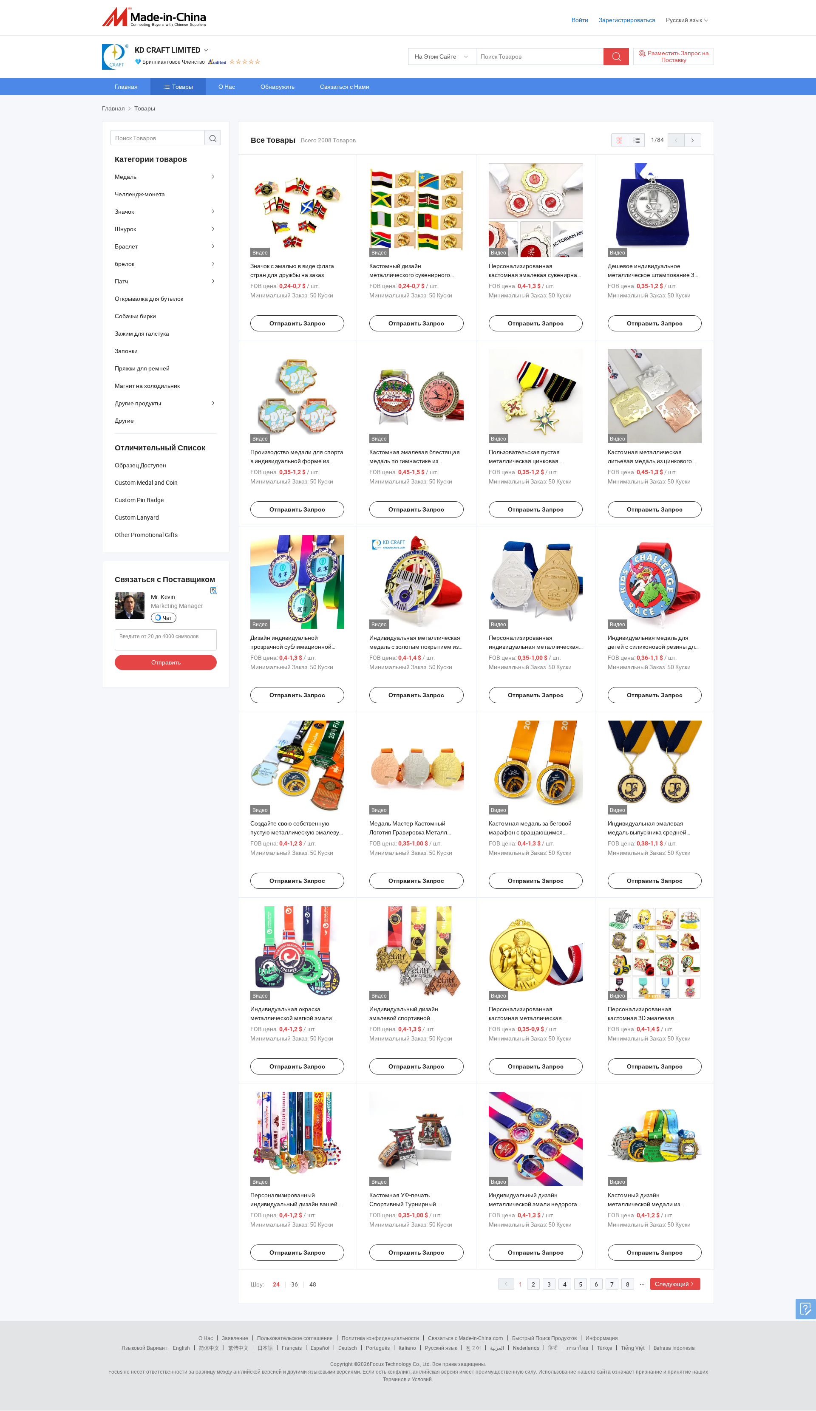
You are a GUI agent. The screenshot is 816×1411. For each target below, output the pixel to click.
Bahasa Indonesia (674, 1347)
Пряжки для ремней (142, 368)
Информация (602, 1338)
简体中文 (209, 1347)
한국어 (473, 1347)
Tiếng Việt (633, 1347)
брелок (124, 264)
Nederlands (526, 1347)
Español (320, 1347)
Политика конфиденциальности (380, 1338)
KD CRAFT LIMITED (168, 49)
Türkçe (604, 1347)
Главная (126, 86)
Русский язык (441, 1347)
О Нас (226, 86)
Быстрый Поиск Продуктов (544, 1338)
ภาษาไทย (577, 1347)
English (181, 1347)
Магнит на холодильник (147, 386)
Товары (182, 86)
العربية (497, 1347)
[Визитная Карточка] (213, 589)
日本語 (265, 1347)
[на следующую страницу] (693, 140)
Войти (580, 20)
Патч (121, 281)
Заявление (235, 1338)
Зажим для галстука (142, 333)
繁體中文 (238, 1347)
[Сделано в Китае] (156, 17)
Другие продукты (138, 403)
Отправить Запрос (297, 323)
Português (378, 1347)
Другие (124, 420)
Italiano (407, 1347)
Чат (167, 617)
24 (276, 1284)
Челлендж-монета (140, 194)
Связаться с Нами (344, 86)
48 (312, 1284)
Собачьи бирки (135, 316)
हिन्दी (553, 1347)
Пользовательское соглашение (295, 1338)
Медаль (125, 176)
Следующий (672, 1284)
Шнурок (125, 229)
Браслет (126, 246)
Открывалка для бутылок (149, 298)
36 (294, 1284)
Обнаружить (278, 86)
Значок (124, 211)
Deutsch (347, 1347)
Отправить (166, 662)
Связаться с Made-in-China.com (465, 1338)
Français (292, 1347)
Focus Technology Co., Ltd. (400, 1363)
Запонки (126, 351)
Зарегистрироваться (627, 20)
